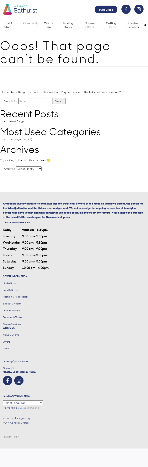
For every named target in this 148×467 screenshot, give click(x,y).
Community (31, 23)
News (6, 348)
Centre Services (133, 25)
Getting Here (111, 25)
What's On (49, 25)
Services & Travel (12, 317)
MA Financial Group (16, 422)
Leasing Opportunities (15, 361)
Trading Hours (68, 25)
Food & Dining (11, 290)
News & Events (11, 334)
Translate (33, 407)
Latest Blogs (16, 121)
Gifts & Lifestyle (12, 310)
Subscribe (106, 9)
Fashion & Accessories (16, 296)
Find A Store (8, 25)
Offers (6, 341)
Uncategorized (18, 139)
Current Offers (90, 25)
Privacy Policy (11, 436)
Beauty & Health (12, 303)
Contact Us (9, 368)
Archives (9, 169)
